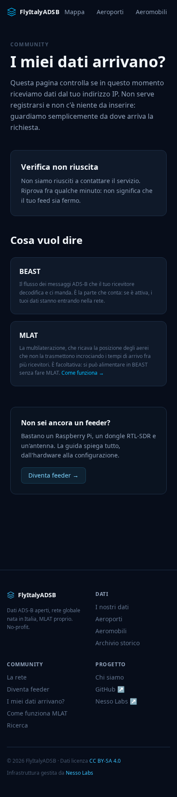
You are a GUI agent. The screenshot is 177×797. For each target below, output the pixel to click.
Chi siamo (109, 677)
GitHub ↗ (110, 689)
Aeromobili (151, 12)
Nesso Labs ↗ (116, 701)
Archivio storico (117, 643)
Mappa (74, 12)
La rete (17, 677)
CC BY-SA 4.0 (105, 760)
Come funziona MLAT (37, 713)
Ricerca (17, 725)
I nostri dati (112, 607)
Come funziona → (82, 372)
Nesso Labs (79, 772)
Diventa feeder (28, 689)
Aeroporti (110, 12)
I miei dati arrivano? (35, 701)
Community (29, 44)
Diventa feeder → (53, 475)
